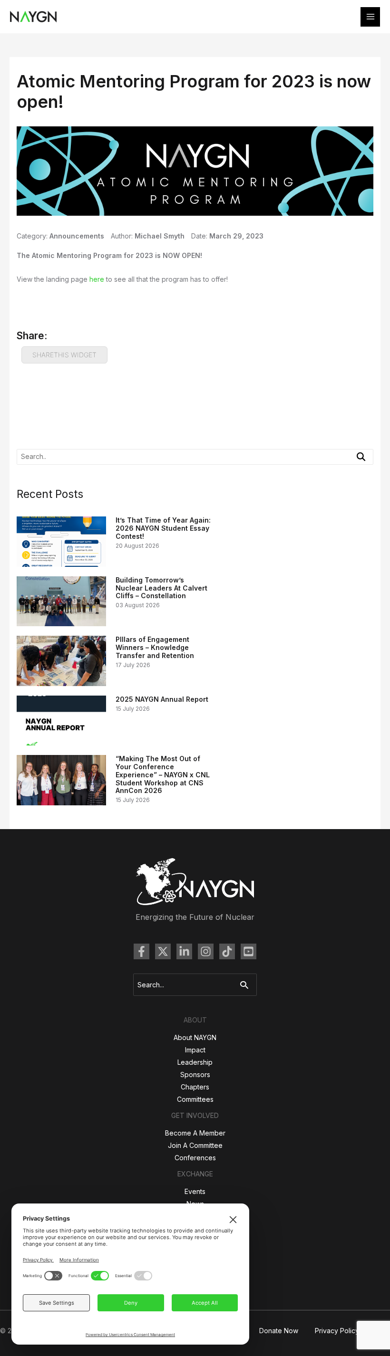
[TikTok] (227, 951)
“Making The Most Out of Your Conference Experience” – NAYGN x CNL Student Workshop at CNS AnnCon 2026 (163, 774)
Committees (195, 1099)
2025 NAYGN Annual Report (162, 699)
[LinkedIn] (184, 951)
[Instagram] (206, 951)
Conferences (195, 1158)
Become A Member (195, 1133)
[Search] (246, 984)
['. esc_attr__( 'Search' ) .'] (360, 456)
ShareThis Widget (64, 355)
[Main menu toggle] (370, 17)
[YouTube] (248, 951)
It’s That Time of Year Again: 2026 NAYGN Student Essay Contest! (163, 528)
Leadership (195, 1062)
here (96, 279)
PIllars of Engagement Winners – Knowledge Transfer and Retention (155, 647)
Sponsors (195, 1074)
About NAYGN (195, 1037)
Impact (195, 1050)
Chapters (195, 1087)
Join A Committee (195, 1145)
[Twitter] (163, 951)
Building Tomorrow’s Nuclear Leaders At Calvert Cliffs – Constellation (161, 588)
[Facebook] (141, 951)
